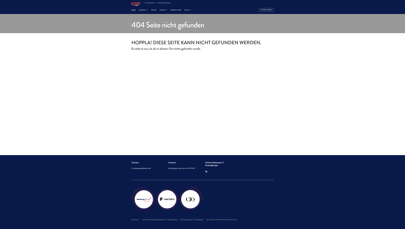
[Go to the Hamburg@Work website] (143, 199)
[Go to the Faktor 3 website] (167, 199)
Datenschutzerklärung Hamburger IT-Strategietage (159, 220)
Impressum (135, 220)
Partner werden (266, 10)
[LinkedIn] (206, 172)
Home (133, 10)
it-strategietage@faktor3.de (141, 168)
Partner (153, 10)
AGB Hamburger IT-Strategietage (191, 220)
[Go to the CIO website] (191, 199)
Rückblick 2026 (175, 10)
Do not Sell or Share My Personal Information (221, 220)
